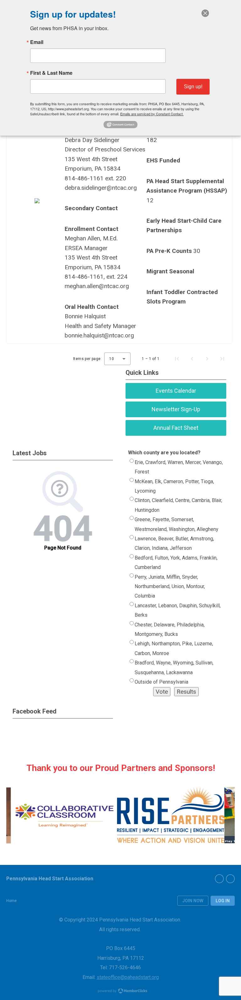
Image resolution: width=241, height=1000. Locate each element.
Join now (192, 900)
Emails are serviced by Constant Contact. (152, 113)
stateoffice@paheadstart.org (128, 977)
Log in (223, 900)
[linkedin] (230, 878)
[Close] (205, 13)
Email (36, 42)
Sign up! (193, 86)
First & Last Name (51, 72)
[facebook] (219, 878)
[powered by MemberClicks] (120, 991)
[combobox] (117, 359)
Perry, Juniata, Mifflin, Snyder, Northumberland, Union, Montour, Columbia (170, 586)
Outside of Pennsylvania (161, 682)
